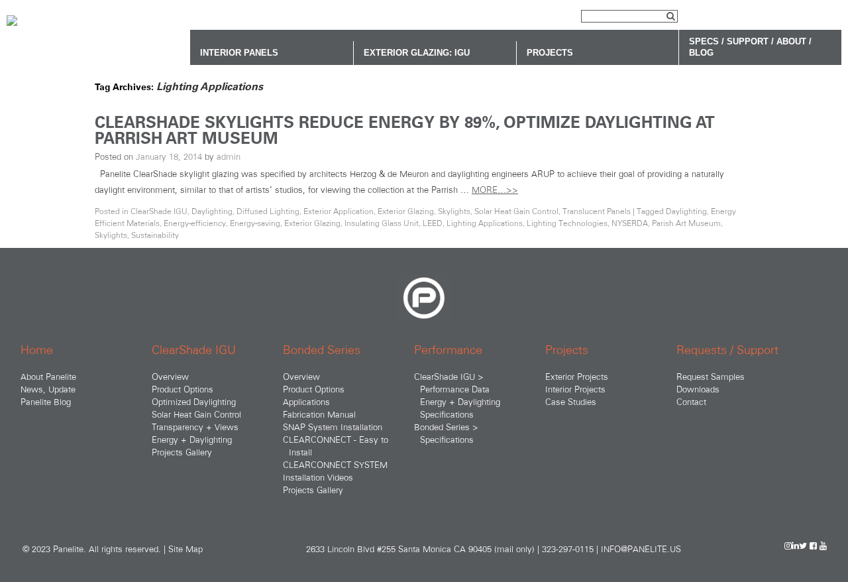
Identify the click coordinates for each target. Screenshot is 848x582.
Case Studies (570, 401)
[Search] (670, 17)
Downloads (697, 389)
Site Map (185, 549)
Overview (170, 376)
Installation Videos (318, 477)
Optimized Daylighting (194, 401)
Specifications (447, 414)
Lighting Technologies (567, 223)
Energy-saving (255, 223)
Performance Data (455, 389)
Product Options (182, 389)
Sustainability (155, 235)
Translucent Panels (596, 211)
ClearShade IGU (159, 211)
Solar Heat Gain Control (516, 211)
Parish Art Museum (686, 223)
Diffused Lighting (268, 211)
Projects (566, 350)
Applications (306, 401)
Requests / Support (727, 350)
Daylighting (212, 211)
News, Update (48, 389)
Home (37, 350)
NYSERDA (629, 223)
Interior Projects (575, 389)
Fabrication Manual (319, 414)
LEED (433, 223)
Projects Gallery (182, 452)
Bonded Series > (446, 427)
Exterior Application (338, 211)
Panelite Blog (46, 401)
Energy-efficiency (195, 223)
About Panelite (48, 376)
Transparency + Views (195, 427)
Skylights (454, 211)
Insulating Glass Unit (381, 223)
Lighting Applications (485, 223)
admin (228, 156)
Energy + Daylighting (192, 439)
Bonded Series (321, 350)
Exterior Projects (576, 376)
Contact (691, 401)
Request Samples (710, 376)
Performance (448, 350)
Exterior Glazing (406, 211)
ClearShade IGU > (449, 376)
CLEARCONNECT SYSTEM (335, 464)
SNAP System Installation (332, 427)
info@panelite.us (641, 549)
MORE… (495, 189)
